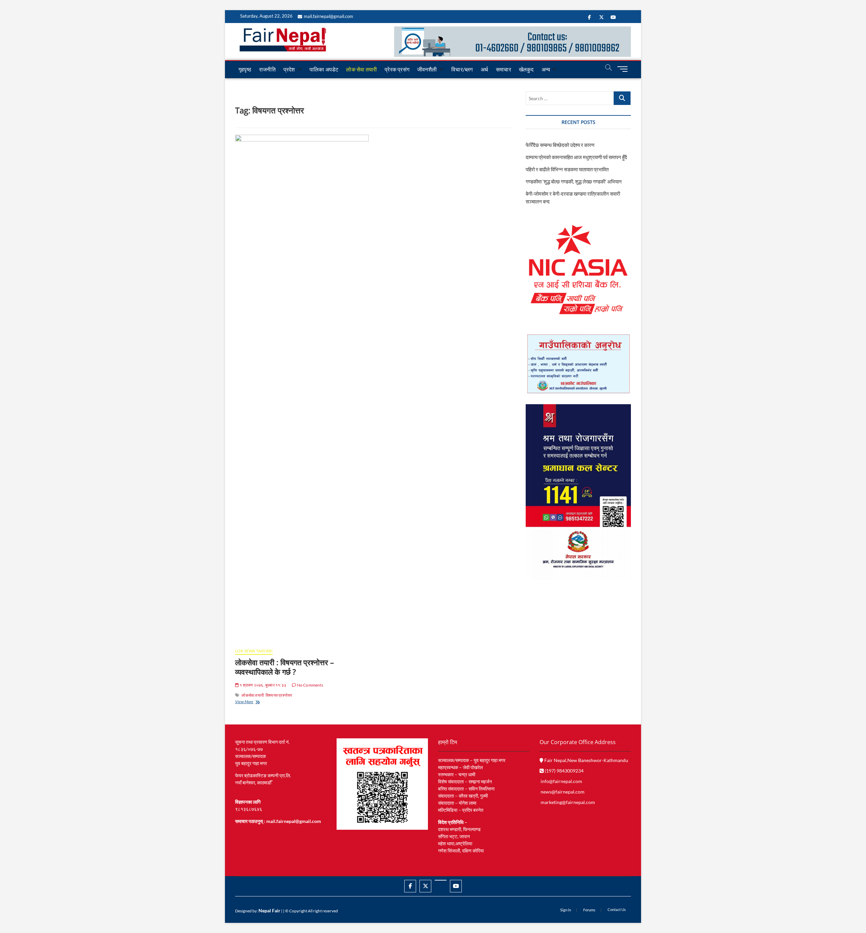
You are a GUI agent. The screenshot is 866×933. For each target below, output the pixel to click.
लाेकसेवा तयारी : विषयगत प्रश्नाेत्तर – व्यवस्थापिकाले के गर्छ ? (284, 667)
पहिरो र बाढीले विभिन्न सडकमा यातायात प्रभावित (567, 169)
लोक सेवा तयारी (361, 69)
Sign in (565, 910)
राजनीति (267, 69)
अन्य (546, 69)
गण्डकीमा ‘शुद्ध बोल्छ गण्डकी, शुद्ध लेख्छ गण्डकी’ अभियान (574, 181)
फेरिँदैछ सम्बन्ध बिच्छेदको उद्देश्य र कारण (560, 145)
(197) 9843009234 (564, 771)
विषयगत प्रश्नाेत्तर (279, 695)
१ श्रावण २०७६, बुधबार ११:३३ (262, 685)
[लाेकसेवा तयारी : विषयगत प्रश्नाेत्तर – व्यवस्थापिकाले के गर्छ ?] (302, 389)
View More (254, 702)
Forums (589, 910)
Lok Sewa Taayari (254, 650)
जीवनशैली (427, 69)
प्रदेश (289, 69)
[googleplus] (441, 880)
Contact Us (617, 909)
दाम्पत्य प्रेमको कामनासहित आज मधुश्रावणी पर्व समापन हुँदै (576, 157)
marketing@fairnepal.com (568, 802)
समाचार (503, 69)
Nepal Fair (269, 910)
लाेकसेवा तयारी (253, 695)
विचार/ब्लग (462, 69)
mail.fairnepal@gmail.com (328, 16)
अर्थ (484, 69)
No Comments (309, 685)
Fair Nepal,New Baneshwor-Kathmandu (585, 760)
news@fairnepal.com (563, 792)
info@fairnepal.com (561, 781)
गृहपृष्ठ (244, 69)
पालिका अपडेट (324, 69)
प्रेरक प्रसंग (397, 69)
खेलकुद (526, 69)
